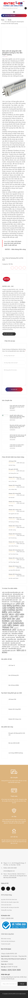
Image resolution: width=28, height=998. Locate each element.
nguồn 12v (21, 630)
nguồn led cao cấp (12, 641)
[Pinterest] (20, 267)
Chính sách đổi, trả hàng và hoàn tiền (10, 907)
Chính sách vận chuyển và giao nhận (10, 902)
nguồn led (12, 639)
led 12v (20, 603)
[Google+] (24, 267)
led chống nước (12, 608)
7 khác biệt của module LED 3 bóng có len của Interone (17, 445)
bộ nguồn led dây (14, 596)
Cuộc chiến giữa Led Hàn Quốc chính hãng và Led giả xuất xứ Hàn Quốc (17, 407)
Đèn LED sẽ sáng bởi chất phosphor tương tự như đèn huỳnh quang (12, 52)
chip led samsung (10, 258)
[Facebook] (12, 267)
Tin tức (11, 264)
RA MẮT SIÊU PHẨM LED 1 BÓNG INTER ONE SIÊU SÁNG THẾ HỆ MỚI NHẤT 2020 (17, 417)
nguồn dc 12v (12, 635)
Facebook (3, 889)
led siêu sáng (10, 625)
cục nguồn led (15, 601)
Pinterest (13, 889)
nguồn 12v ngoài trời (9, 631)
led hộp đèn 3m (13, 617)
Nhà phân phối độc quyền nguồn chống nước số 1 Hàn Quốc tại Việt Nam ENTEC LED (17, 426)
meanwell (16, 627)
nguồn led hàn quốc (9, 645)
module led (9, 629)
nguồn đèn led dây (9, 650)
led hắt (14, 616)
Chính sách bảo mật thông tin (8, 941)
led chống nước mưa (11, 613)
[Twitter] (16, 267)
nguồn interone (10, 637)
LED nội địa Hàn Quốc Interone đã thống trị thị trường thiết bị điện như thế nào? (18, 436)
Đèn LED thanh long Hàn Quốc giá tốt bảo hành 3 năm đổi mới (12, 243)
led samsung (16, 623)
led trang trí (13, 626)
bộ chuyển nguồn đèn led (11, 592)
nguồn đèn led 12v (14, 648)
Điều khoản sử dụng (6, 938)
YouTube (8, 889)
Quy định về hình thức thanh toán (9, 899)
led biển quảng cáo (13, 605)
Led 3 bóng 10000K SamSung (16, 753)
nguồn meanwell (15, 646)
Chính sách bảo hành (6, 904)
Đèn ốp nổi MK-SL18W (14, 743)
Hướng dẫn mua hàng (6, 910)
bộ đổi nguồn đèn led (13, 598)
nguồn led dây (16, 643)
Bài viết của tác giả (8, 334)
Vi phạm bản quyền (5, 943)
